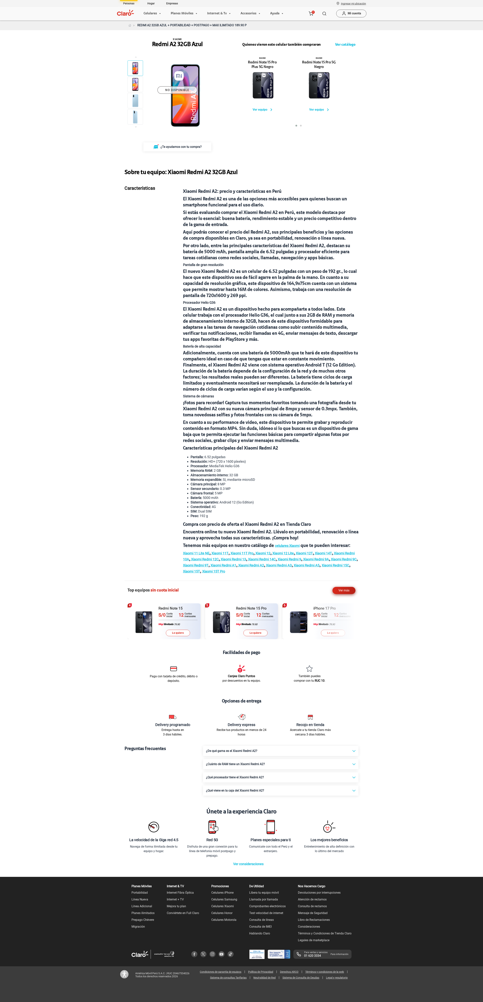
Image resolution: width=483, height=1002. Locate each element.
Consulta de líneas (261, 920)
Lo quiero (178, 632)
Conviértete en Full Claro (183, 913)
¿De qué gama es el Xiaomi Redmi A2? (231, 751)
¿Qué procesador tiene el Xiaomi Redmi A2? (235, 777)
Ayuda (274, 13)
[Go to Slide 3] (135, 100)
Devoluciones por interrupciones (319, 892)
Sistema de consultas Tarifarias (228, 977)
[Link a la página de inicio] (129, 25)
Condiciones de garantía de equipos (220, 971)
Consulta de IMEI (260, 926)
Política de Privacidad (260, 971)
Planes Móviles (182, 13)
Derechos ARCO (289, 971)
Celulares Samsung (224, 899)
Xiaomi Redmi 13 (233, 559)
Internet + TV (175, 899)
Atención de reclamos (312, 899)
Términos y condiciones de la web (324, 971)
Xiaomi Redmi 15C (335, 565)
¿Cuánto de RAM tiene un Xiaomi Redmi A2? (235, 764)
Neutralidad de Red (264, 977)
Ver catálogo (345, 45)
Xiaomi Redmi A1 (223, 565)
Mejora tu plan (176, 906)
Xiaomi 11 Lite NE (196, 553)
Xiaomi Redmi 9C (343, 559)
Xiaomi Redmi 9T (195, 565)
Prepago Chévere (143, 920)
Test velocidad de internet (266, 913)
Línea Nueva (140, 899)
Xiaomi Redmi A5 (306, 565)
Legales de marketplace (313, 940)
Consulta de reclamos (312, 906)
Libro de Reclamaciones (314, 920)
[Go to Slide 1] (135, 68)
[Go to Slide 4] (135, 117)
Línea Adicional (142, 906)
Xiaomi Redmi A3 (278, 565)
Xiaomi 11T (219, 553)
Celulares (150, 13)
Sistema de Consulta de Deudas (300, 977)
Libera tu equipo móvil (264, 892)
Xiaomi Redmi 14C (261, 559)
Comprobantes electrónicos (267, 906)
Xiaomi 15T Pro (213, 571)
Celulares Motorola (223, 920)
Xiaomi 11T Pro (241, 553)
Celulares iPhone (222, 892)
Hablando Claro (259, 933)
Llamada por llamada (263, 899)
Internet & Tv (217, 13)
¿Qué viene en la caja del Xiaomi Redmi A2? (235, 790)
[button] (353, 3)
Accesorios (248, 13)
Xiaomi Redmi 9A (315, 559)
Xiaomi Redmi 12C (204, 559)
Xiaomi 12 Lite (283, 553)
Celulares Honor (221, 913)
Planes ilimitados (143, 913)
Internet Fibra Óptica (180, 892)
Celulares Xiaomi (222, 906)
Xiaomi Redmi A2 (251, 565)
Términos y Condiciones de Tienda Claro (324, 933)
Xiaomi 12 (262, 553)
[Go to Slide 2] (135, 84)
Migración (138, 926)
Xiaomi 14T (323, 553)
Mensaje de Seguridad (313, 913)
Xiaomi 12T (304, 553)
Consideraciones (309, 926)
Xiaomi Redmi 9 (289, 559)
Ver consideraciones (248, 864)
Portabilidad (140, 892)
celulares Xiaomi (287, 546)
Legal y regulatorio (337, 977)
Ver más (343, 590)
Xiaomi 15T (191, 571)
